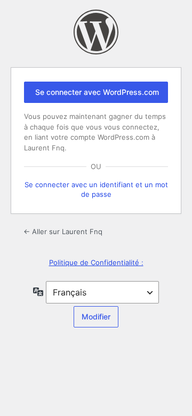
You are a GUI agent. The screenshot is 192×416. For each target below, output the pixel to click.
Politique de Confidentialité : (96, 262)
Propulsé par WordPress (96, 32)
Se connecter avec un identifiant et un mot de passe (96, 189)
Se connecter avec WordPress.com (97, 92)
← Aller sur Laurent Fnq (62, 231)
